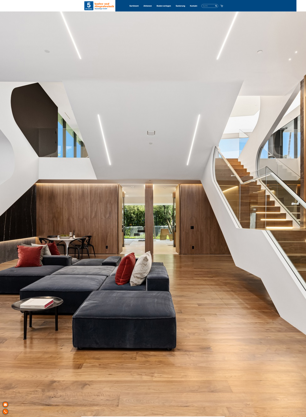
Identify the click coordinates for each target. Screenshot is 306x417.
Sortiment (134, 6)
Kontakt (193, 6)
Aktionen (147, 6)
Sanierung (180, 6)
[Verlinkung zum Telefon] (5, 412)
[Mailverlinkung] (5, 404)
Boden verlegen (164, 6)
